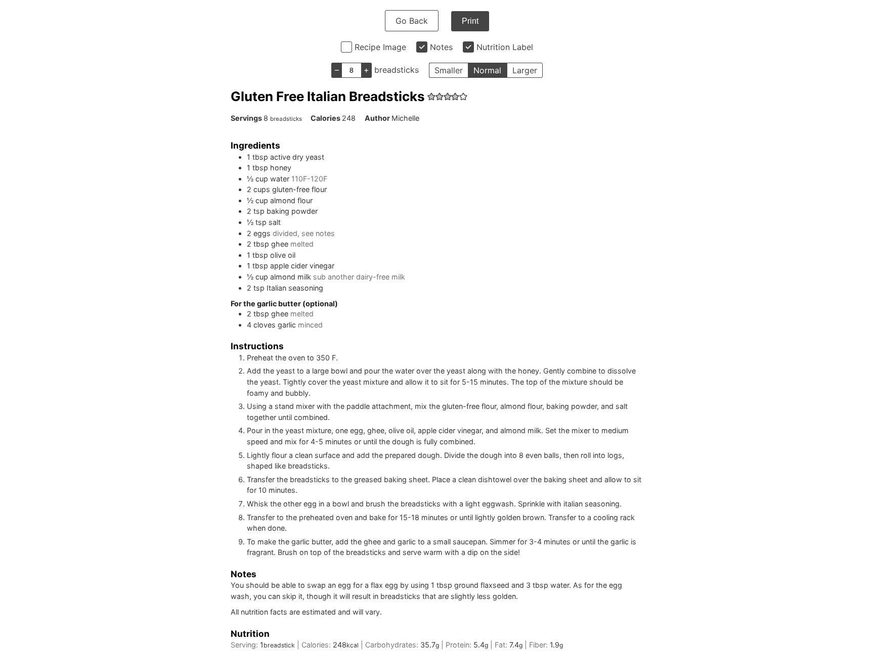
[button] (431, 96)
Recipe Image (380, 47)
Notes (441, 47)
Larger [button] (524, 70)
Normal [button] (487, 70)
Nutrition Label (504, 47)
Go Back (412, 21)
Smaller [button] (448, 70)
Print (470, 21)
